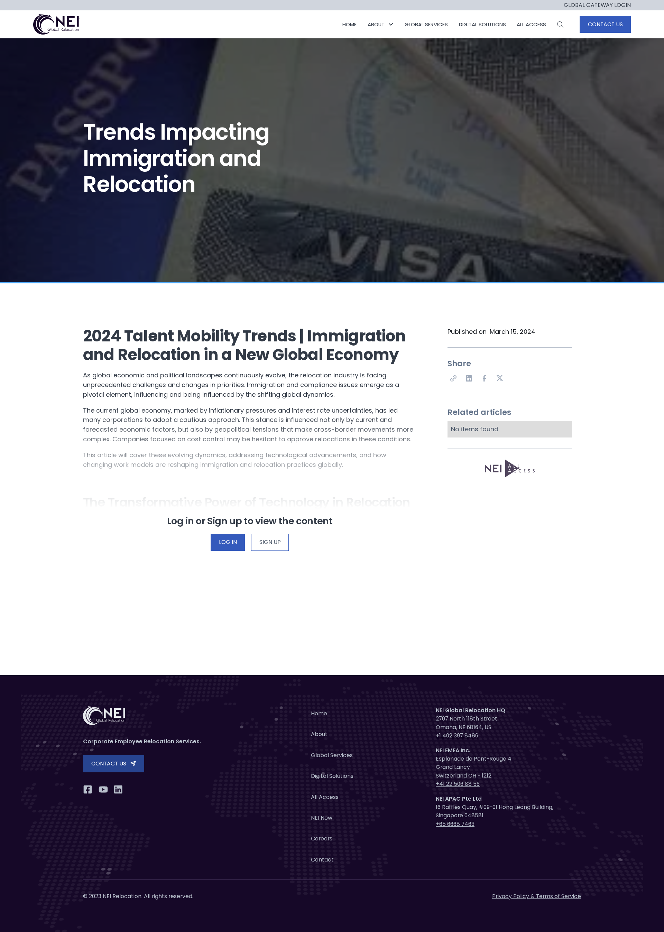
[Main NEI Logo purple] (57, 24)
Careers (321, 838)
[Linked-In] (469, 379)
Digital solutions (482, 24)
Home (349, 24)
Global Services (332, 755)
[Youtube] (103, 789)
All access (531, 24)
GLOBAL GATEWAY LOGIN (597, 5)
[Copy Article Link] (454, 379)
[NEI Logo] (155, 715)
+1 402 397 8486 (457, 736)
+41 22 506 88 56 (458, 784)
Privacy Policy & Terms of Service (536, 896)
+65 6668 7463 (455, 824)
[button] (380, 24)
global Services (426, 24)
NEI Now (321, 818)
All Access (325, 797)
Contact (322, 860)
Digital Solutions (332, 776)
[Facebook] (485, 379)
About (319, 734)
